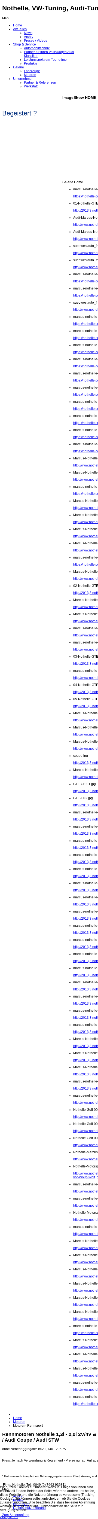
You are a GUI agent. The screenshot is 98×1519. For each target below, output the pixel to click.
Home (17, 1418)
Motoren (19, 1422)
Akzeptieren (9, 1517)
